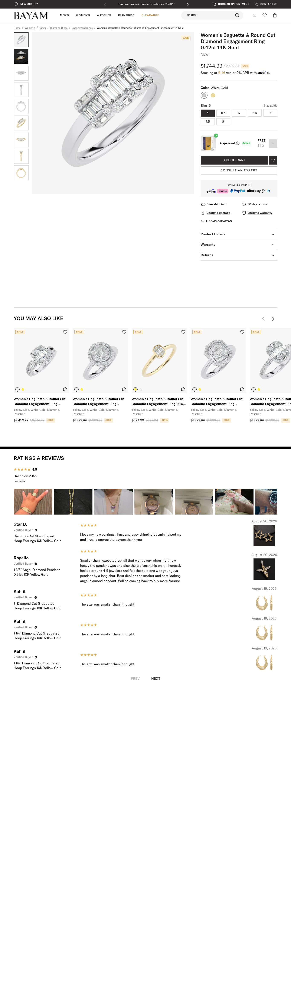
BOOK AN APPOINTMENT (233, 4)
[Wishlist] (264, 15)
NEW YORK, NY (29, 4)
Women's (30, 28)
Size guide (270, 105)
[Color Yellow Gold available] (213, 95)
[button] (239, 188)
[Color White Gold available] (204, 95)
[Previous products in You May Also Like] (264, 318)
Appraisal (227, 143)
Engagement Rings (82, 28)
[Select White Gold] (17, 389)
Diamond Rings (59, 28)
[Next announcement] (187, 4)
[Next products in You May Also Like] (273, 318)
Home (17, 28)
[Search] (237, 15)
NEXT (155, 678)
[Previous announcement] (105, 4)
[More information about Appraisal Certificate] (238, 143)
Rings (42, 28)
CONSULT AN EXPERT (239, 170)
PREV (135, 678)
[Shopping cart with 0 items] (274, 15)
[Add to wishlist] (273, 160)
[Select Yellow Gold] (22, 389)
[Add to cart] (65, 389)
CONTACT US (268, 4)
